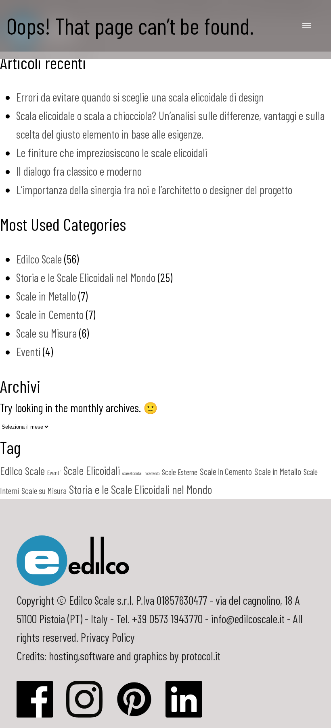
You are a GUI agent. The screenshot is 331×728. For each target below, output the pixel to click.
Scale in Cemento (50, 314)
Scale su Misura (46, 333)
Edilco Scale (39, 259)
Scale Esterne (179, 472)
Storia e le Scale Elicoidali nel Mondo (85, 277)
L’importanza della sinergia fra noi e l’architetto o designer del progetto (154, 190)
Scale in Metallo (46, 296)
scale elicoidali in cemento (140, 473)
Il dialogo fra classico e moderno (79, 171)
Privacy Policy (108, 637)
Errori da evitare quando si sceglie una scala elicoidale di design (140, 97)
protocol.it (200, 656)
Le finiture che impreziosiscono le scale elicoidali (111, 152)
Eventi (28, 351)
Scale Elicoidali (91, 470)
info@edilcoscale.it (248, 619)
